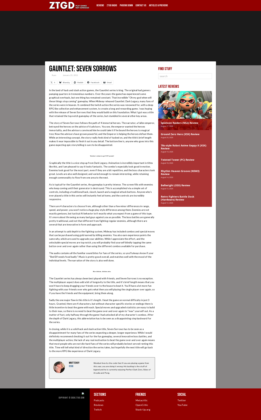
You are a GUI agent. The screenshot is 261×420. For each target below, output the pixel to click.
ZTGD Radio (112, 5)
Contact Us (141, 5)
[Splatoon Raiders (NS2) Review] (185, 107)
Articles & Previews (158, 5)
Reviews (100, 5)
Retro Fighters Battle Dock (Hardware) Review (177, 198)
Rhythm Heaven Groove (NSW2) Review (180, 172)
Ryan (54, 75)
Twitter (181, 400)
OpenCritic (142, 404)
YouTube (182, 404)
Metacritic (141, 400)
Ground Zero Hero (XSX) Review (180, 134)
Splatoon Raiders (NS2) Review (179, 122)
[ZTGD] (69, 9)
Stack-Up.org (143, 409)
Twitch (98, 409)
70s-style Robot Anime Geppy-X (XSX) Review (183, 147)
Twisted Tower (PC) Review (177, 159)
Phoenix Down (126, 5)
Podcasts (99, 400)
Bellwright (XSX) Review (175, 185)
